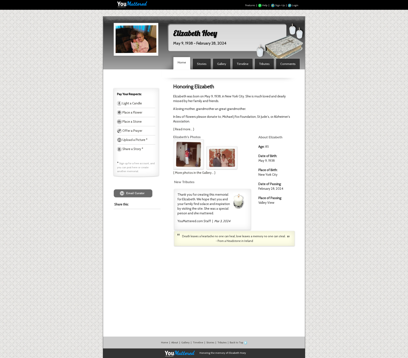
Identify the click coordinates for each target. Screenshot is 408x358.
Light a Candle (132, 103)
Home (164, 342)
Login (294, 5)
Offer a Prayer (132, 131)
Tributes (222, 342)
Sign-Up (280, 5)
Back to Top (237, 342)
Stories (210, 342)
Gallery (185, 342)
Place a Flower (132, 112)
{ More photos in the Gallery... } (194, 173)
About (174, 342)
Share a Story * (132, 149)
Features (250, 5)
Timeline (198, 342)
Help (264, 5)
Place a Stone (132, 122)
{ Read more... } (183, 129)
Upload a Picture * (134, 140)
